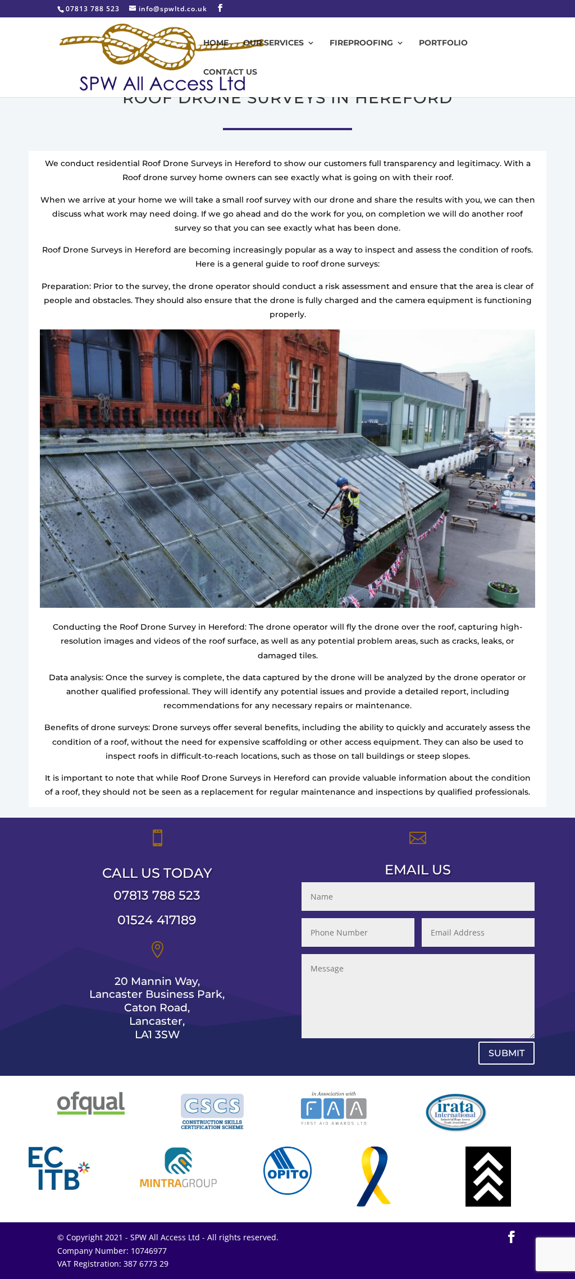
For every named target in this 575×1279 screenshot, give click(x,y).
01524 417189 (157, 920)
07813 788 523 (156, 895)
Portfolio (443, 43)
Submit (506, 1053)
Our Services (273, 43)
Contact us (230, 72)
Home (216, 43)
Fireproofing (361, 43)
